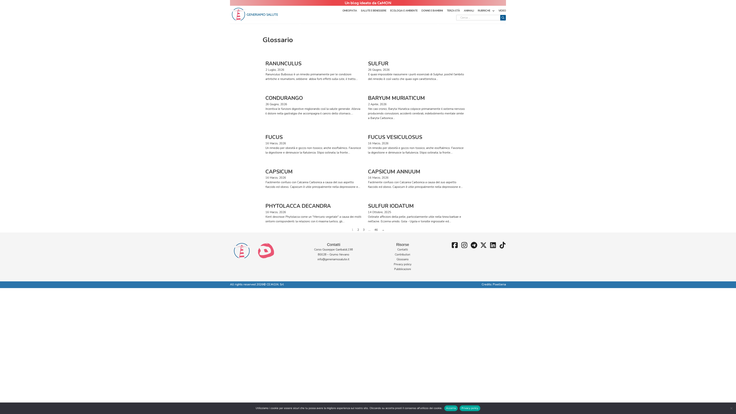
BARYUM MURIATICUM (396, 98)
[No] (731, 408)
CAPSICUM (279, 171)
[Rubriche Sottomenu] (493, 11)
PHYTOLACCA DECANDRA (298, 206)
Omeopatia (350, 10)
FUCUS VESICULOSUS (395, 137)
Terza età (453, 10)
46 (376, 230)
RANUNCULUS (283, 63)
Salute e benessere (373, 10)
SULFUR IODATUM (391, 206)
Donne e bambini (432, 10)
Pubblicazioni (402, 269)
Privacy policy (403, 264)
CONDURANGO (284, 98)
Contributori (402, 254)
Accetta (451, 408)
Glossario (403, 259)
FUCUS (274, 137)
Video (502, 10)
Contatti (402, 249)
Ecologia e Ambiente (404, 10)
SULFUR (378, 63)
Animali (469, 10)
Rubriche (484, 10)
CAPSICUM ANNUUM (394, 171)
